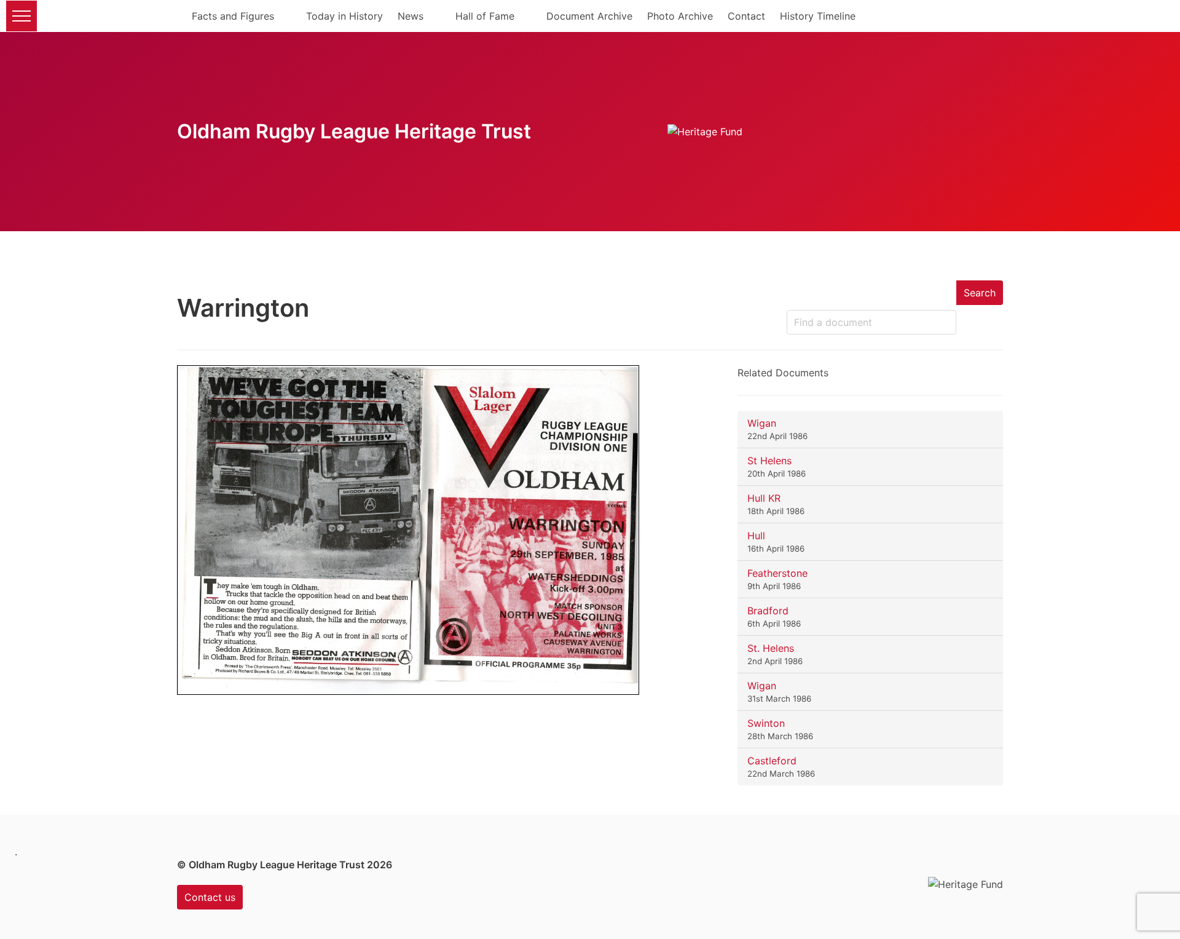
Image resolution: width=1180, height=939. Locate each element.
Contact (746, 16)
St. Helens (770, 648)
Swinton (766, 723)
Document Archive (589, 16)
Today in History (344, 16)
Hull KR (764, 498)
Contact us (209, 897)
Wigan (761, 423)
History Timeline (818, 16)
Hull (756, 535)
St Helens (769, 460)
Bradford (768, 610)
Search (980, 293)
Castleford (771, 761)
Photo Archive (680, 16)
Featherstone (777, 573)
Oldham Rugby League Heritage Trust (354, 131)
